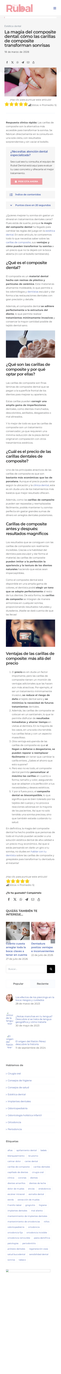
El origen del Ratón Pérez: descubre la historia (31, 1043)
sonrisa (11, 1259)
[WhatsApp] (17, 62)
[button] (30, 194)
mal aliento (37, 1210)
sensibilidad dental (38, 1254)
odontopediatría (16, 1227)
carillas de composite (18, 242)
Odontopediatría (17, 1108)
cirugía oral (38, 1172)
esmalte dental (36, 1194)
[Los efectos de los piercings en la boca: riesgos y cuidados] (10, 995)
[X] (12, 62)
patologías (13, 1243)
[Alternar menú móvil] (55, 8)
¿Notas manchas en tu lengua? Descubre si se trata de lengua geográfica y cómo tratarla (34, 1019)
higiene (43, 1205)
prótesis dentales (16, 1249)
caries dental (31, 1161)
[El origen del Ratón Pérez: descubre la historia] (10, 1036)
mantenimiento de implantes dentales (27, 1216)
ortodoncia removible (19, 1238)
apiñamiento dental (26, 1150)
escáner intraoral (16, 1194)
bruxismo (33, 1156)
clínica (11, 1177)
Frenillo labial (14, 1205)
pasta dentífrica (42, 1238)
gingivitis (30, 1205)
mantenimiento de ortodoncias (24, 1221)
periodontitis (29, 1243)
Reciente (43, 983)
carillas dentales (41, 1166)
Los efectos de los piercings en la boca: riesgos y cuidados (35, 999)
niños (46, 1221)
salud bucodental (16, 1254)
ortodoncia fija (15, 1232)
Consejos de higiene (20, 1080)
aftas (10, 1150)
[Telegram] (22, 62)
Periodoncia (15, 1129)
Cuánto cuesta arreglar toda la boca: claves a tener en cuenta (18, 931)
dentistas (32, 291)
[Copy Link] (33, 62)
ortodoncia (34, 1227)
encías (31, 1188)
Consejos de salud (18, 1087)
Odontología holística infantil (25, 1115)
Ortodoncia (14, 1122)
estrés (11, 1199)
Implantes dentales (19, 1101)
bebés (44, 1150)
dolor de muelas (16, 1188)
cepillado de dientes (18, 1172)
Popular (18, 983)
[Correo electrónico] (28, 62)
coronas (22, 1177)
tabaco (22, 1259)
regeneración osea (38, 1249)
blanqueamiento (16, 1156)
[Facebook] (7, 62)
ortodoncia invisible (37, 1232)
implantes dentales (17, 1210)
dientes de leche (37, 1183)
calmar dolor (14, 1161)
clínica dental (41, 485)
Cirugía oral (14, 1073)
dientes (34, 1177)
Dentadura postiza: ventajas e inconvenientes (43, 931)
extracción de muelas (29, 1199)
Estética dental (12, 26)
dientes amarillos (16, 1183)
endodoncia (44, 1188)
